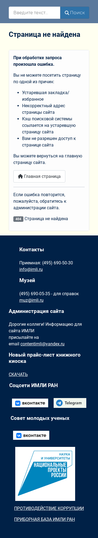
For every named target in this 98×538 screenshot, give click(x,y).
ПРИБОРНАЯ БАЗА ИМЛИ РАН (44, 519)
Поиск (77, 12)
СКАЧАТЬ (18, 374)
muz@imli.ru (31, 300)
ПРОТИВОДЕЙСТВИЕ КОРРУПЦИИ (49, 508)
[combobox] (34, 13)
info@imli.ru (31, 269)
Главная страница (42, 176)
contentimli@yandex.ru (42, 343)
